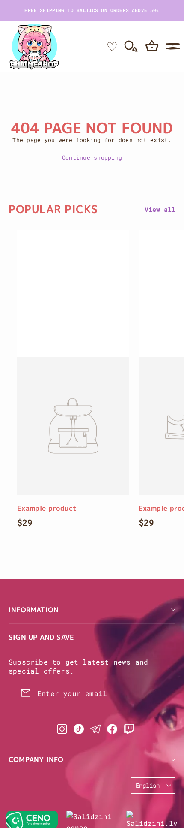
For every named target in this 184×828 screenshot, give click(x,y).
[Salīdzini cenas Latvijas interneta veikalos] (92, 819)
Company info (36, 759)
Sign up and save (41, 637)
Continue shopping (92, 157)
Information (34, 609)
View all (160, 209)
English (148, 785)
